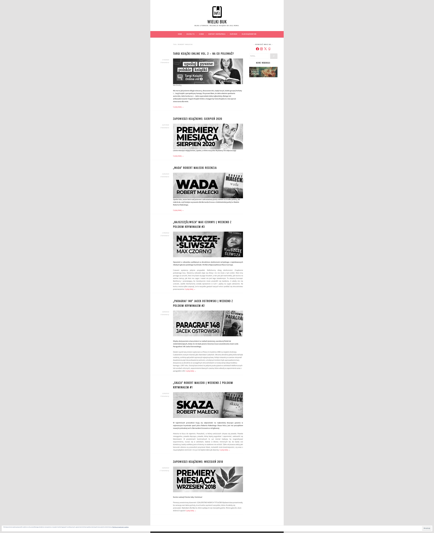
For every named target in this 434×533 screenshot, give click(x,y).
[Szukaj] (273, 56)
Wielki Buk (217, 22)
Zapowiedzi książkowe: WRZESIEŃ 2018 (198, 461)
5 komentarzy (164, 314)
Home (180, 34)
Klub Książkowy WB (249, 34)
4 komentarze (164, 177)
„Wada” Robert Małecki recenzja (195, 168)
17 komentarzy (164, 470)
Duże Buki (233, 34)
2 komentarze (164, 128)
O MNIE (201, 34)
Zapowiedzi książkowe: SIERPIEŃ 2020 (197, 119)
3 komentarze (164, 62)
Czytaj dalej (178, 107)
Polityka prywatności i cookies (120, 527)
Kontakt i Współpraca (216, 34)
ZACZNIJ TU (190, 34)
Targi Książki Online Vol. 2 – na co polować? (203, 53)
